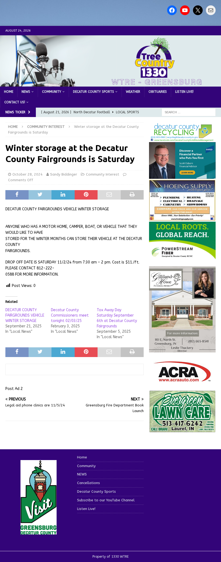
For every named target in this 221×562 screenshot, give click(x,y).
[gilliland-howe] (182, 349)
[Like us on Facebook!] (172, 10)
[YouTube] (185, 10)
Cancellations (88, 483)
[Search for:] (189, 112)
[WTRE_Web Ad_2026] (182, 256)
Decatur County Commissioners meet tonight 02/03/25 (70, 315)
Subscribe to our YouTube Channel (105, 500)
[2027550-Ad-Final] (182, 175)
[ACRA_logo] (182, 379)
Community (51, 92)
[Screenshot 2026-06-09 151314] (182, 138)
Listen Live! (184, 92)
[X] (198, 10)
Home (8, 92)
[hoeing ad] (182, 218)
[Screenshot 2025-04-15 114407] (182, 429)
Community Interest (102, 174)
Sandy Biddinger (63, 174)
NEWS (26, 92)
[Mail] (211, 10)
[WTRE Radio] (110, 83)
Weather (133, 92)
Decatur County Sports (93, 92)
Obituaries (158, 92)
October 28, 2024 (27, 174)
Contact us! (14, 102)
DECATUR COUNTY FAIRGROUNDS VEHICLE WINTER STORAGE (24, 315)
